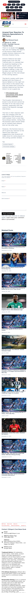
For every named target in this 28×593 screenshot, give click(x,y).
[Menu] (25, 24)
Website (4, 192)
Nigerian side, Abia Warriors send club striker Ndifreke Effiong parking (13, 454)
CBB (12, 7)
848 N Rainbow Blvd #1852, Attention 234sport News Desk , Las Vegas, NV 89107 (15, 543)
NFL (9, 4)
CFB (7, 7)
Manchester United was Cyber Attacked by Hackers (13, 433)
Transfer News (7, 46)
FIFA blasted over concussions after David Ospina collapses (14, 94)
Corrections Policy (6, 525)
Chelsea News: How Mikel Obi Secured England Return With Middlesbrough (13, 309)
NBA (5, 4)
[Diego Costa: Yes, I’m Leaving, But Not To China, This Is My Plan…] (14, 405)
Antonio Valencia (7, 144)
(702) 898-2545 (9, 537)
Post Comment (8, 213)
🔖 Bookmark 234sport (14, 1)
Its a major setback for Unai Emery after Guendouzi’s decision (13, 247)
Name (3, 186)
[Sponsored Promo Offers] (8, 15)
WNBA (22, 4)
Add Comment (6, 198)
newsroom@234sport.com (12, 533)
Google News (8, 548)
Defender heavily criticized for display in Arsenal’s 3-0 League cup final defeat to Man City (14, 371)
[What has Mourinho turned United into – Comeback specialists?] (14, 466)
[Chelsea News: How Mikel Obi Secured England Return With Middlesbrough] (14, 301)
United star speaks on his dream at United (12, 329)
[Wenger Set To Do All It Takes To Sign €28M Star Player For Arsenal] (14, 384)
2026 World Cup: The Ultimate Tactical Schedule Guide (13, 350)
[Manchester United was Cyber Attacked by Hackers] (14, 425)
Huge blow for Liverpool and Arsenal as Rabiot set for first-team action (13, 288)
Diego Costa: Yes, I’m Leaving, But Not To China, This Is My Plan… (14, 413)
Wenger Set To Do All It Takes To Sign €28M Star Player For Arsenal (13, 392)
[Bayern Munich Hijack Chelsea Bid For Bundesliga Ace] (14, 260)
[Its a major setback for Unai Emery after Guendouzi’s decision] (14, 239)
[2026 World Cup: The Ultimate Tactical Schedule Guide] (14, 342)
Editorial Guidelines (15, 525)
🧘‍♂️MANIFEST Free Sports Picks (14, 10)
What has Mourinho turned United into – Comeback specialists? (13, 474)
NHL (18, 4)
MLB (14, 4)
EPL (20, 7)
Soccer (16, 44)
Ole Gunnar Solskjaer (8, 146)
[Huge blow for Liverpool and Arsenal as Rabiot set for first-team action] (14, 280)
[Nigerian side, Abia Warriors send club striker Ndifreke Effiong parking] (14, 446)
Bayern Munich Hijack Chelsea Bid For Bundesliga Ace (13, 268)
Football (10, 44)
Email (3, 180)
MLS (16, 7)
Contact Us (23, 525)
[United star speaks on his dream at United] (14, 321)
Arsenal (21, 48)
